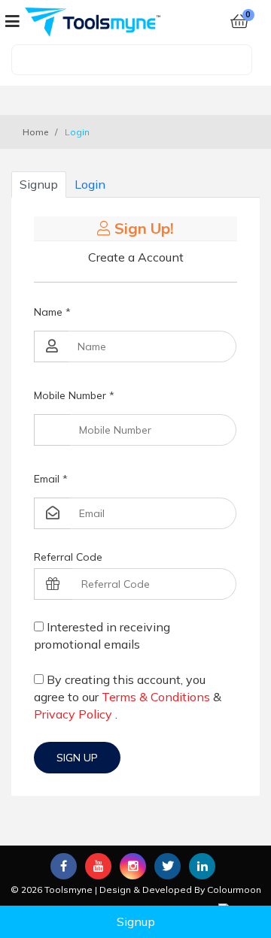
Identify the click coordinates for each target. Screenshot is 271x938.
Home (35, 132)
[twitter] (167, 865)
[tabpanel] (135, 497)
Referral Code (68, 557)
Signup (136, 921)
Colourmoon (234, 889)
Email (51, 479)
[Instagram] (133, 866)
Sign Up (77, 757)
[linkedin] (202, 866)
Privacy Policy (73, 714)
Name (52, 312)
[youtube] (98, 866)
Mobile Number (74, 395)
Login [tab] (90, 184)
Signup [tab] (39, 184)
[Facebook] (63, 866)
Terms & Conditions (156, 696)
